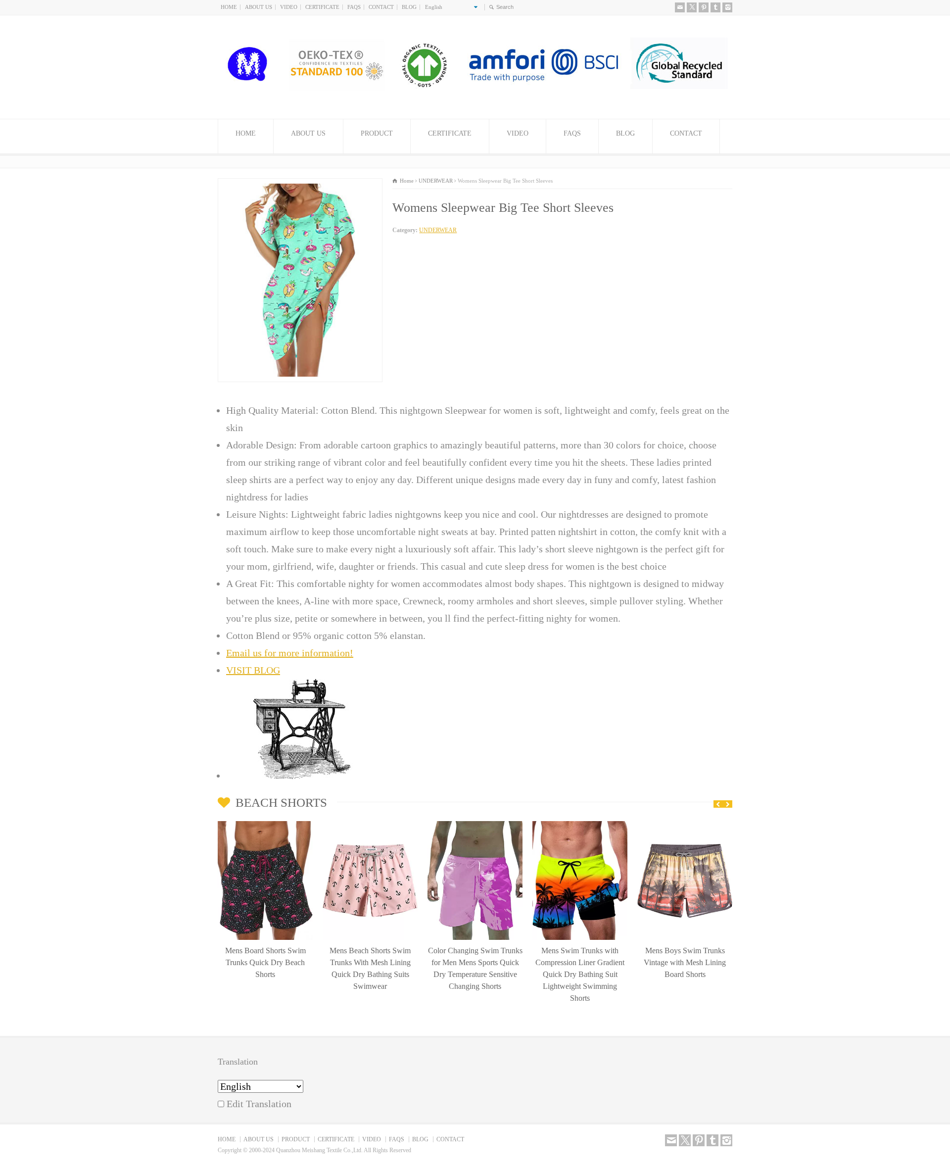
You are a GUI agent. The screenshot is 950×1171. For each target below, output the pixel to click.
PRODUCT (377, 133)
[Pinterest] (704, 7)
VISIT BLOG (253, 670)
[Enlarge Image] (300, 186)
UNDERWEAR (438, 230)
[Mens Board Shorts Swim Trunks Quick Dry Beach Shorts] (265, 824)
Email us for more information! (289, 652)
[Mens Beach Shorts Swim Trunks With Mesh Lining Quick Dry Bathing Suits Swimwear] (370, 824)
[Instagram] (727, 7)
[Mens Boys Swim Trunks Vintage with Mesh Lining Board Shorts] (684, 824)
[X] (692, 7)
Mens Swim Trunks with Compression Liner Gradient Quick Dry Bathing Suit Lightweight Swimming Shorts (579, 974)
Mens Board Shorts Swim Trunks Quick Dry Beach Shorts (265, 962)
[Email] (680, 7)
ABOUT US (258, 7)
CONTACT (381, 7)
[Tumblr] (715, 7)
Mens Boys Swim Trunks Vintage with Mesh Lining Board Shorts (685, 962)
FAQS (354, 7)
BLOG (409, 7)
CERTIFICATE (322, 7)
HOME (229, 7)
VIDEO (288, 7)
